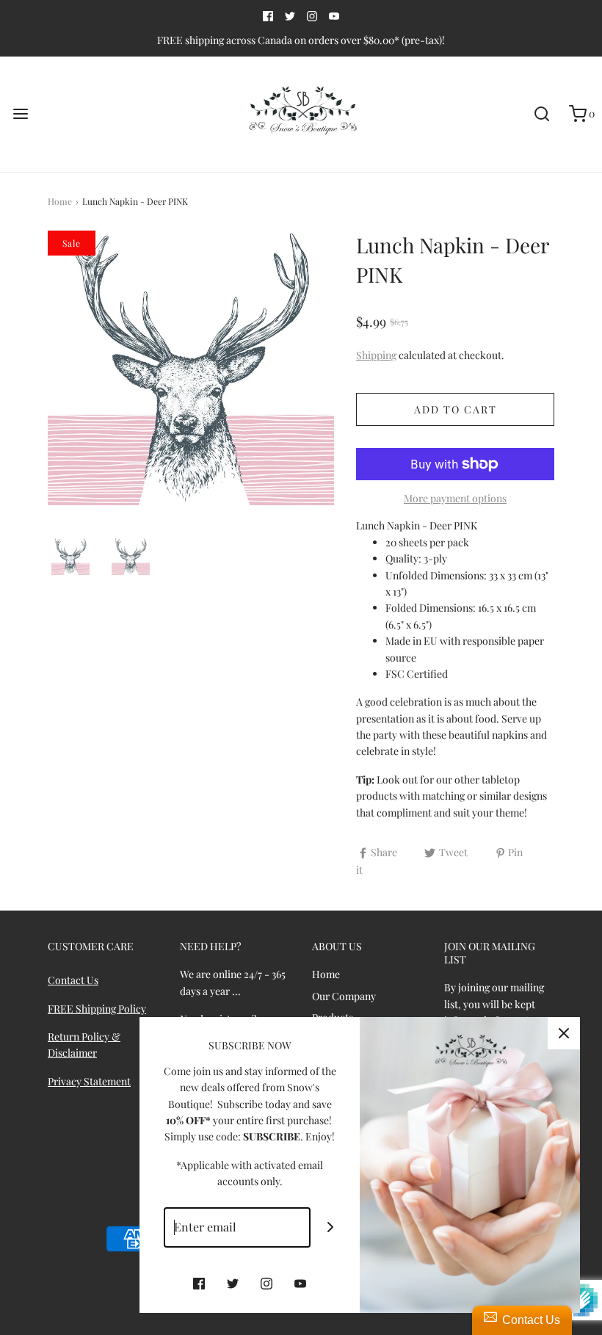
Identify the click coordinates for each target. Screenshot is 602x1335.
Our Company (344, 996)
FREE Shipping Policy (97, 1009)
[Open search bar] (541, 114)
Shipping (376, 355)
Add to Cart (455, 409)
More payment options (455, 498)
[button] (70, 556)
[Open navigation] (20, 114)
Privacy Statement (89, 1081)
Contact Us (73, 980)
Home (60, 201)
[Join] (331, 1227)
